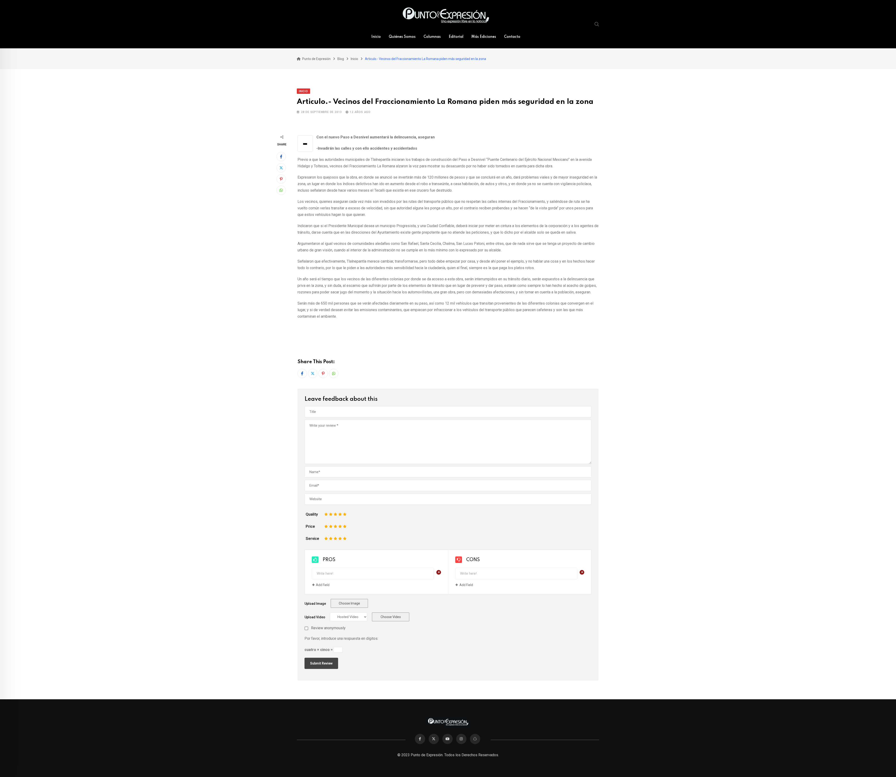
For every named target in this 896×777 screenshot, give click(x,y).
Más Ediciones (483, 37)
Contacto (512, 37)
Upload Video (314, 617)
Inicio (376, 37)
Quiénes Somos (402, 37)
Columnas (432, 37)
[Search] (597, 24)
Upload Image (315, 603)
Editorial (456, 37)
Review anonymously (328, 628)
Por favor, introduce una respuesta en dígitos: (341, 638)
